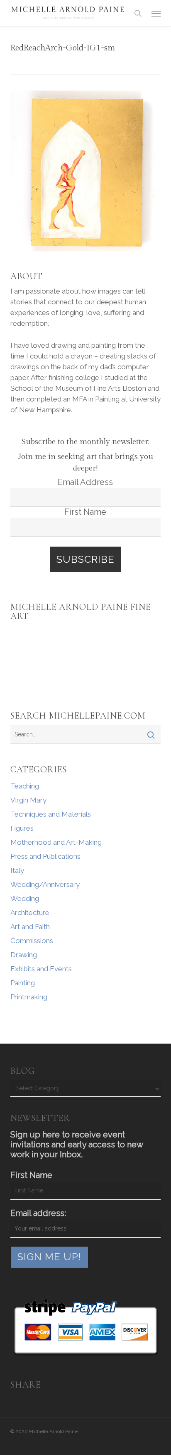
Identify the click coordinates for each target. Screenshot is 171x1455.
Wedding (24, 898)
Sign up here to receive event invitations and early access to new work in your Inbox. (76, 1144)
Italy (17, 870)
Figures (22, 828)
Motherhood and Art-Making (56, 842)
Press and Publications (45, 856)
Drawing (23, 955)
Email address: (38, 1213)
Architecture (29, 912)
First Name (85, 512)
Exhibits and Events (41, 969)
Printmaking (28, 997)
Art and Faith (30, 926)
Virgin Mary (28, 800)
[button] (156, 13)
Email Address (85, 482)
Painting (22, 983)
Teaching (24, 786)
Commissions (31, 941)
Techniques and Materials (50, 814)
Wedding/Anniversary (45, 884)
